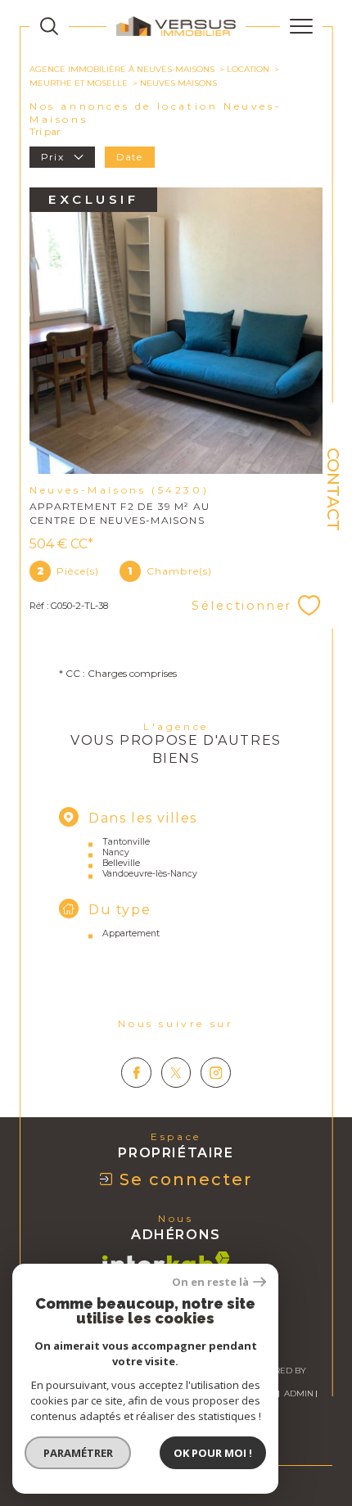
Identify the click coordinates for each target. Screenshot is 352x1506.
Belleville (121, 863)
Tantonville (126, 841)
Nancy (115, 852)
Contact (333, 489)
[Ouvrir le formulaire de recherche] (49, 26)
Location (248, 69)
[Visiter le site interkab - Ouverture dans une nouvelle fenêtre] (166, 1262)
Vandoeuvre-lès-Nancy (149, 873)
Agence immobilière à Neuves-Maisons (121, 69)
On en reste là (210, 1282)
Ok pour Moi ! (213, 1452)
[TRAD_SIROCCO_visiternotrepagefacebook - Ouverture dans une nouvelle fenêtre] (136, 1072)
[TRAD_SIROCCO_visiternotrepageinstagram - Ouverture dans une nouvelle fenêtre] (216, 1072)
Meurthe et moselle (78, 83)
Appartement (131, 933)
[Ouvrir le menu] (301, 26)
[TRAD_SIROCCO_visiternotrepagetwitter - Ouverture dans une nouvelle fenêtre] (176, 1072)
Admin (299, 1393)
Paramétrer (78, 1452)
